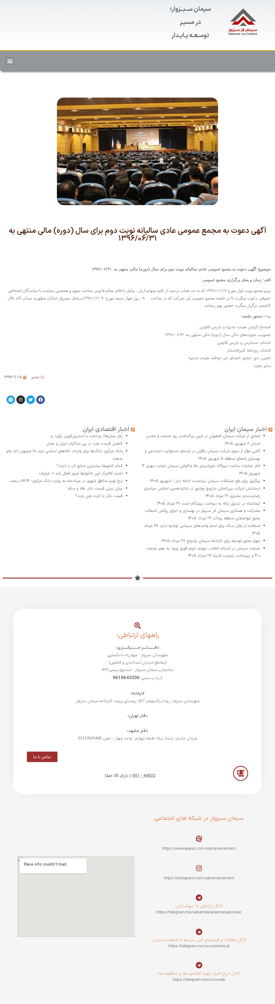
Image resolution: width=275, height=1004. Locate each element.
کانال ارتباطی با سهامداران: (199, 906)
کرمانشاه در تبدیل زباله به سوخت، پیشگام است (221, 504)
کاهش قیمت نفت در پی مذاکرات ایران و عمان (84, 444)
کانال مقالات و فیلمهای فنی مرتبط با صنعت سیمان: (199, 940)
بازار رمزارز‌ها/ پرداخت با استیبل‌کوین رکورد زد (86, 436)
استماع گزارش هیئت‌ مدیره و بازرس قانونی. (235, 327)
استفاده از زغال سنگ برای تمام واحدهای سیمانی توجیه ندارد (210, 526)
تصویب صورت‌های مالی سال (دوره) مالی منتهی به (228, 335)
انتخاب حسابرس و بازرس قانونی (244, 343)
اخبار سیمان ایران (246, 429)
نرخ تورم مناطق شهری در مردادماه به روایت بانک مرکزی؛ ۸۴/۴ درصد (66, 481)
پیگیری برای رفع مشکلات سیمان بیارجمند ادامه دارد (217, 481)
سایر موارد (262, 366)
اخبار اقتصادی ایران (106, 429)
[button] (9, 60)
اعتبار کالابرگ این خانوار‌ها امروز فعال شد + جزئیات (81, 473)
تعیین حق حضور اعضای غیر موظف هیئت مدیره (230, 358)
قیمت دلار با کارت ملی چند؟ (99, 496)
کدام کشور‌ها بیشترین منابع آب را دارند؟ (90, 466)
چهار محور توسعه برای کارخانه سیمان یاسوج (223, 541)
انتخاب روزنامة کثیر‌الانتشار (249, 351)
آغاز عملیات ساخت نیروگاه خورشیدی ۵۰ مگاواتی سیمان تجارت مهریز (203, 466)
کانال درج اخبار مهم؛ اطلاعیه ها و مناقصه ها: (199, 973)
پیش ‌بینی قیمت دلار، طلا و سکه (95, 488)
